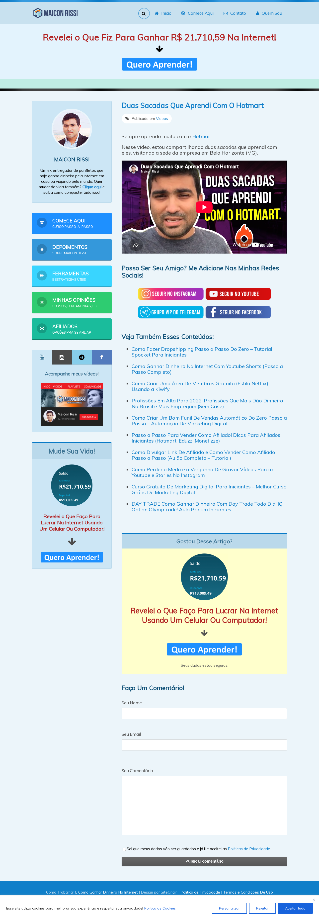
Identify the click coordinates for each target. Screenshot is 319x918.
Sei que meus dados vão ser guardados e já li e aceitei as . (199, 848)
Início (166, 13)
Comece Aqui (201, 13)
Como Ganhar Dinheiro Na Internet (108, 892)
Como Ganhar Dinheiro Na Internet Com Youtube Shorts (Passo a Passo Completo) (207, 369)
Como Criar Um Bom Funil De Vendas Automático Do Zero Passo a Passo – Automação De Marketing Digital (209, 421)
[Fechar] (314, 900)
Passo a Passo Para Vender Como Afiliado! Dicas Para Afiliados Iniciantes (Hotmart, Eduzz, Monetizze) (206, 438)
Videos (162, 118)
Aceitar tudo (295, 908)
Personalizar (229, 908)
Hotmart (202, 136)
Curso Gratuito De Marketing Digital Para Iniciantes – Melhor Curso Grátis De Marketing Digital (209, 489)
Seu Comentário (137, 770)
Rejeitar (262, 908)
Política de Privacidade (200, 892)
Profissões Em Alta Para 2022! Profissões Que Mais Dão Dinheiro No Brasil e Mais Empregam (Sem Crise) (207, 403)
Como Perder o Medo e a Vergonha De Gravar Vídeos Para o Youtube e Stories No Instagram (202, 472)
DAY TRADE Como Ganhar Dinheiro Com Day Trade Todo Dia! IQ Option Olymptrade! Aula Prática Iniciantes (207, 507)
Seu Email (131, 734)
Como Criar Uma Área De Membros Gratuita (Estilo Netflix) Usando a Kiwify (200, 386)
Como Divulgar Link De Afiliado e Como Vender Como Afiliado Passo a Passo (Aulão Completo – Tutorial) (203, 455)
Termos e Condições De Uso (248, 892)
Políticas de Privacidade (249, 848)
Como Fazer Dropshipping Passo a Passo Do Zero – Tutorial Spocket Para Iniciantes (202, 352)
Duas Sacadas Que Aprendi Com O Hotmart (193, 105)
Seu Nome (132, 702)
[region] (159, 906)
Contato (238, 13)
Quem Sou (272, 13)
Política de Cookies (160, 908)
